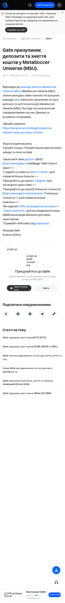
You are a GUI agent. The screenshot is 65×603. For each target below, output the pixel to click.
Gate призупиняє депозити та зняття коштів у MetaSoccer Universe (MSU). (54, 38)
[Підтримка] (56, 582)
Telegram (40, 180)
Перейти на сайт (16, 29)
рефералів (42, 223)
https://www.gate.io (15, 163)
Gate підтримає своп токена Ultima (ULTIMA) (27, 393)
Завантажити (55, 594)
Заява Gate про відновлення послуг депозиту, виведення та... (27, 370)
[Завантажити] (56, 570)
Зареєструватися (45, 5)
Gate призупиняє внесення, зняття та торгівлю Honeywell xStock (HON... (28, 382)
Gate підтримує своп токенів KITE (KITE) (24, 337)
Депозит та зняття (31, 38)
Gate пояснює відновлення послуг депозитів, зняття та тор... (32, 357)
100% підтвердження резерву (36, 206)
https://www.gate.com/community (23, 193)
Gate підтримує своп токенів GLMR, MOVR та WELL (30, 346)
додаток (29, 159)
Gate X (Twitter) (39, 172)
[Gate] (5, 5)
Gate (17, 99)
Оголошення (9, 38)
